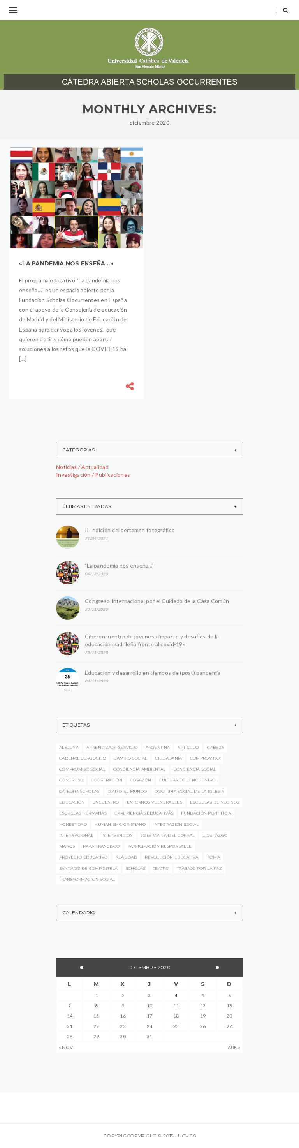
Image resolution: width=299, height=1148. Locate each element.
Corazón (140, 780)
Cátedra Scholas (79, 791)
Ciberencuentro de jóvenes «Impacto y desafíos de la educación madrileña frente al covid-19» (152, 640)
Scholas (135, 868)
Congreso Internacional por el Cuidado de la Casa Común (157, 601)
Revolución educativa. (172, 857)
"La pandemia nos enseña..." (119, 565)
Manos (67, 846)
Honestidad (73, 824)
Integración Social (176, 824)
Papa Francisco (101, 846)
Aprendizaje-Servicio (111, 747)
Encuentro (106, 802)
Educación (72, 802)
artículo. (188, 747)
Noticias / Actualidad (82, 467)
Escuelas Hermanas (83, 813)
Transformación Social (87, 879)
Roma (213, 857)
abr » (234, 1047)
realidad (126, 857)
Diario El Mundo (127, 791)
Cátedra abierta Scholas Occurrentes (149, 82)
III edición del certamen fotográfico (130, 530)
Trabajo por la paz (199, 868)
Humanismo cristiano (120, 824)
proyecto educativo (83, 857)
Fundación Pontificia (206, 813)
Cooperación (106, 780)
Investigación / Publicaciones (93, 474)
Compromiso (205, 758)
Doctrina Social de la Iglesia (189, 791)
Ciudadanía (168, 758)
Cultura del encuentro (187, 780)
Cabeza (215, 747)
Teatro (161, 868)
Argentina (158, 747)
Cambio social (130, 758)
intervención (117, 835)
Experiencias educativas (143, 813)
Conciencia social (195, 769)
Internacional (76, 835)
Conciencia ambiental (139, 769)
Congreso (71, 780)
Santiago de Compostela (88, 868)
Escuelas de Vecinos (214, 802)
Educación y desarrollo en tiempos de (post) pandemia (154, 672)
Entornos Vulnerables (154, 802)
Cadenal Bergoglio (82, 758)
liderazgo (214, 835)
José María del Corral (168, 835)
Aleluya (69, 747)
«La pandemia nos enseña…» (66, 263)
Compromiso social (82, 769)
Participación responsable (159, 846)
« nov (66, 1047)
